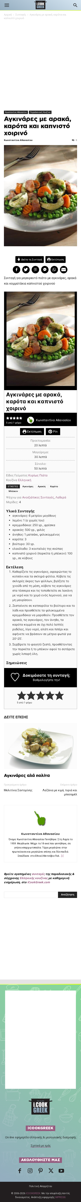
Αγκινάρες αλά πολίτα (27, 776)
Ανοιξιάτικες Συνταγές (38, 497)
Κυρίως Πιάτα (38, 475)
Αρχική (8, 14)
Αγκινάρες (27, 486)
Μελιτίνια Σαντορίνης (18, 790)
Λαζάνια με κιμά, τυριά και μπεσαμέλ (59, 792)
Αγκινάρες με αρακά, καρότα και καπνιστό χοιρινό (37, 126)
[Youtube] (61, 1172)
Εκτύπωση (57, 259)
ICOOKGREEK (33, 1193)
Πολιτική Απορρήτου (40, 1186)
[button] (6, 5)
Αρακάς (42, 486)
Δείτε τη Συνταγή (31, 259)
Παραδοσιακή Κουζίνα (40, 112)
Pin (55, 431)
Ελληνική (24, 480)
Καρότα (54, 486)
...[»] (61, 856)
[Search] (75, 5)
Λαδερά (60, 497)
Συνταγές (21, 14)
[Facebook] (20, 1172)
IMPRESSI (60, 1197)
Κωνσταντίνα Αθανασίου (16, 112)
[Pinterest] (40, 1172)
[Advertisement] (40, 947)
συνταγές (38, 874)
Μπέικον (13, 491)
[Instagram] (30, 1172)
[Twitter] (51, 1172)
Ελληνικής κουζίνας (34, 878)
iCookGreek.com (38, 882)
